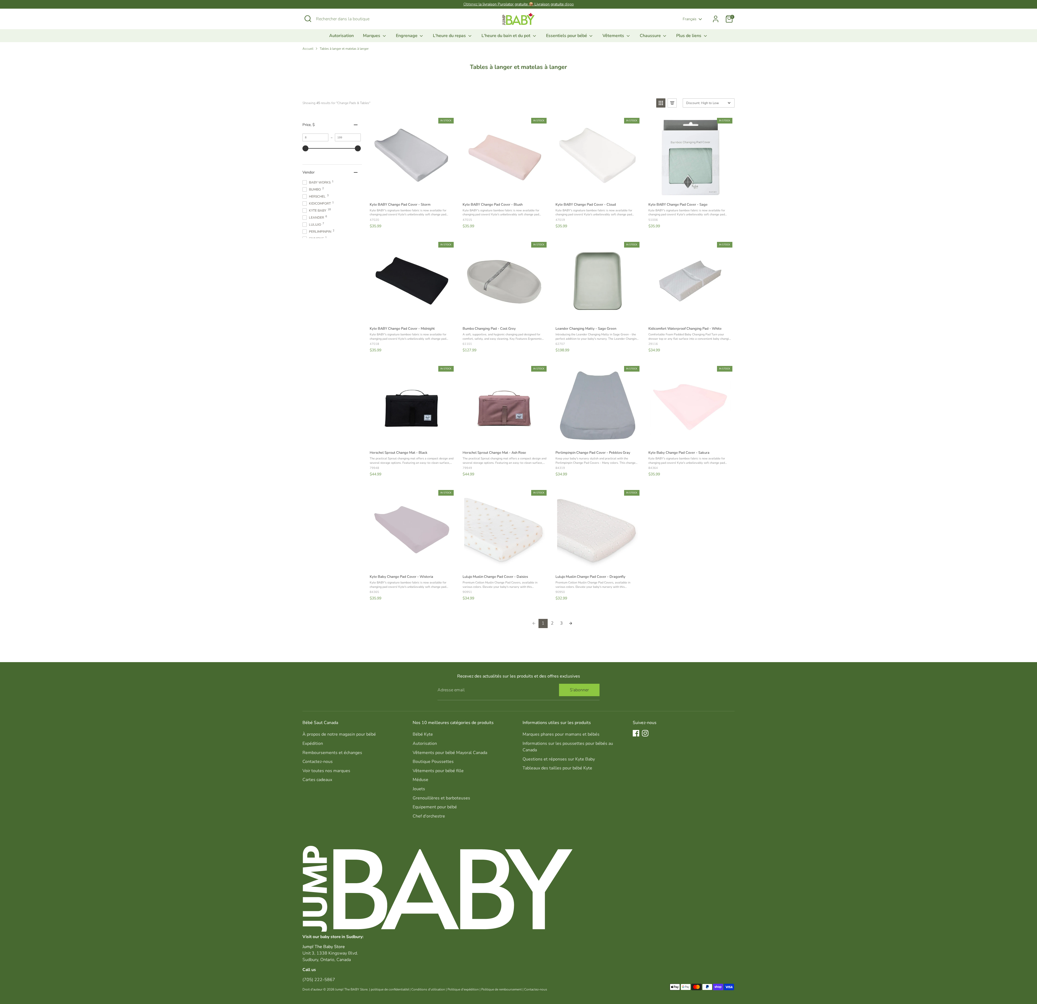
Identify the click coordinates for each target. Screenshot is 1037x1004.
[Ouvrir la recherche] (307, 18)
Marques (372, 36)
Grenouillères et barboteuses (441, 798)
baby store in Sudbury (341, 936)
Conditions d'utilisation (428, 989)
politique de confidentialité (390, 989)
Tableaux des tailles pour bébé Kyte (557, 768)
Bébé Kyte (423, 734)
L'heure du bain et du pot (506, 36)
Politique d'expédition (463, 989)
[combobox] (356, 19)
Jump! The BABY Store (351, 989)
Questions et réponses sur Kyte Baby (559, 759)
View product (411, 192)
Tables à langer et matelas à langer (344, 48)
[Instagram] (645, 733)
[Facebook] (636, 733)
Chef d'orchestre (429, 816)
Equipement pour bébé (435, 807)
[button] (660, 103)
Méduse (420, 780)
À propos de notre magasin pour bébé (339, 734)
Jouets (419, 789)
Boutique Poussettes (433, 762)
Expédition (312, 743)
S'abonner (579, 690)
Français (689, 19)
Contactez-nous (317, 762)
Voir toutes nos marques (326, 771)
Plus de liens (689, 36)
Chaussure (651, 36)
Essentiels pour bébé (567, 36)
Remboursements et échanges (332, 753)
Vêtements (613, 36)
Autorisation (341, 36)
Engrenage (407, 36)
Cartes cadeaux (317, 780)
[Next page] (570, 623)
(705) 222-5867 (318, 980)
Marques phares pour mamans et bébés (561, 734)
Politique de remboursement (501, 989)
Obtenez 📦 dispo (518, 4)
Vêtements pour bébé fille (438, 771)
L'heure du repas (450, 36)
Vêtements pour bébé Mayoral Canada (450, 753)
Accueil (307, 48)
